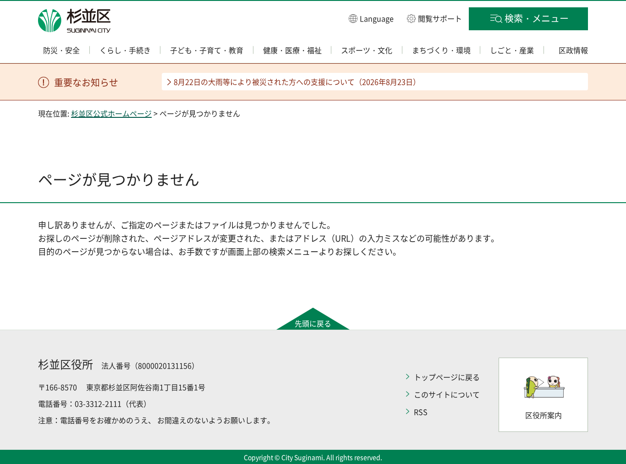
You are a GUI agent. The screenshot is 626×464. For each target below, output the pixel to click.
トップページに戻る (447, 376)
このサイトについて (447, 394)
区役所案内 (543, 414)
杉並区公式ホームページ (111, 113)
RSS (421, 411)
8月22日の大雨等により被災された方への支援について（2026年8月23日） (297, 81)
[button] (371, 18)
